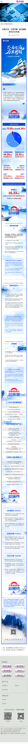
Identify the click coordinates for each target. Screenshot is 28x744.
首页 (2, 24)
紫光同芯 (17, 685)
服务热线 (4, 703)
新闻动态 (10, 24)
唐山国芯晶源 (5, 689)
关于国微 (5, 24)
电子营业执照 (23, 733)
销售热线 (4, 699)
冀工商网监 (15, 733)
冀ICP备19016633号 (6, 733)
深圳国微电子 (5, 685)
